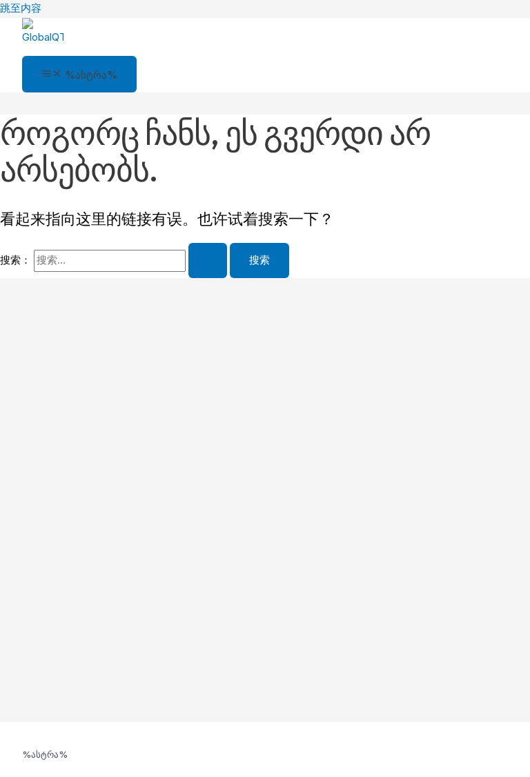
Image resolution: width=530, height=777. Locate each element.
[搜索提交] (207, 260)
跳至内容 (20, 8)
